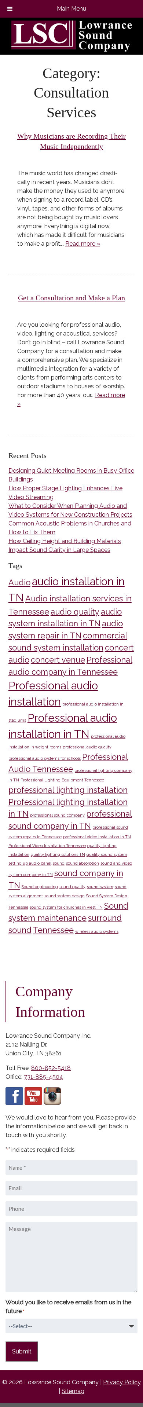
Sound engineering (40, 886)
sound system (100, 886)
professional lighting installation (68, 790)
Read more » (82, 243)
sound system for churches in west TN (66, 907)
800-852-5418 (51, 1068)
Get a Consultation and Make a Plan (71, 298)
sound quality (72, 886)
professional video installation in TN (97, 837)
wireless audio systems (96, 931)
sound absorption (82, 863)
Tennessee (53, 930)
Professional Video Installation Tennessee (47, 845)
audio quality (75, 611)
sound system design (64, 896)
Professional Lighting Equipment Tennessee (62, 780)
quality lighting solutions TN (58, 854)
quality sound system (107, 854)
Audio (19, 582)
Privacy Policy (122, 1382)
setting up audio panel (29, 863)
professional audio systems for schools (44, 758)
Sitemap (73, 1391)
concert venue (58, 659)
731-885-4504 (43, 1076)
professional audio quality (87, 747)
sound (59, 863)
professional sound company (57, 815)
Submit (22, 1351)
